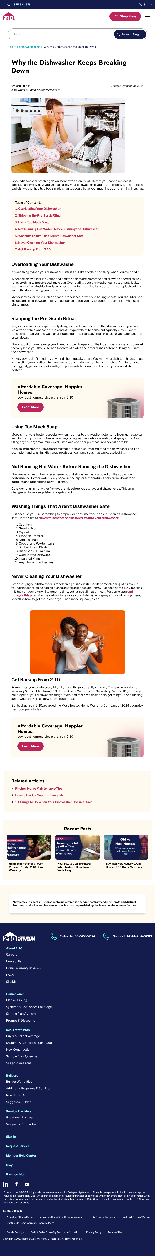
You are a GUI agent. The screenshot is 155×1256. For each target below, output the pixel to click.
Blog (9, 1165)
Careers (11, 954)
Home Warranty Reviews (23, 968)
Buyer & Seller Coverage (23, 1036)
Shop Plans (128, 16)
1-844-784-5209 (139, 936)
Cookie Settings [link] (15, 1232)
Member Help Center (21, 1155)
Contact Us (14, 961)
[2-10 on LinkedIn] (5, 1184)
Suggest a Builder (18, 1102)
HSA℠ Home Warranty (103, 1217)
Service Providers (19, 1111)
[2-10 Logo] (9, 19)
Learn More (30, 407)
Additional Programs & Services (28, 1088)
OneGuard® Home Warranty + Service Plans (30, 1222)
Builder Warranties (19, 1081)
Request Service (17, 1146)
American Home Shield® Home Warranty (62, 1217)
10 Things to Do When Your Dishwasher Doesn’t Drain (53, 802)
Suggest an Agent (18, 1063)
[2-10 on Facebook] (16, 1184)
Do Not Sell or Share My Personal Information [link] (55, 1232)
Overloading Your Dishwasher (39, 208)
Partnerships (15, 1174)
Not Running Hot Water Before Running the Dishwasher (58, 229)
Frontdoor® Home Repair (20, 1217)
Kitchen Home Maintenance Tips (38, 788)
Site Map (12, 981)
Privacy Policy (93, 1232)
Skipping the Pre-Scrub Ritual (39, 215)
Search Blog (130, 34)
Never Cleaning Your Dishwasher (41, 242)
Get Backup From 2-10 (34, 249)
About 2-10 (14, 948)
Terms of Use (115, 1232)
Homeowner (15, 994)
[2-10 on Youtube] (27, 1184)
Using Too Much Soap (33, 222)
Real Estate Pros (18, 1030)
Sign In (148, 4)
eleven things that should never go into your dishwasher (79, 518)
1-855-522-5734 (21, 4)
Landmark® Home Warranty (137, 1217)
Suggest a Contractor (21, 1124)
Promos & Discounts (20, 1020)
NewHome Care (17, 1095)
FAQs (10, 975)
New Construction (18, 1049)
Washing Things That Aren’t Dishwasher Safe (51, 236)
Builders (12, 1075)
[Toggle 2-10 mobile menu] (147, 16)
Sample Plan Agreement (23, 1014)
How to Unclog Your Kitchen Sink (39, 795)
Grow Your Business (20, 1117)
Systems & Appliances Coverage (29, 1007)
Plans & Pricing (16, 1000)
